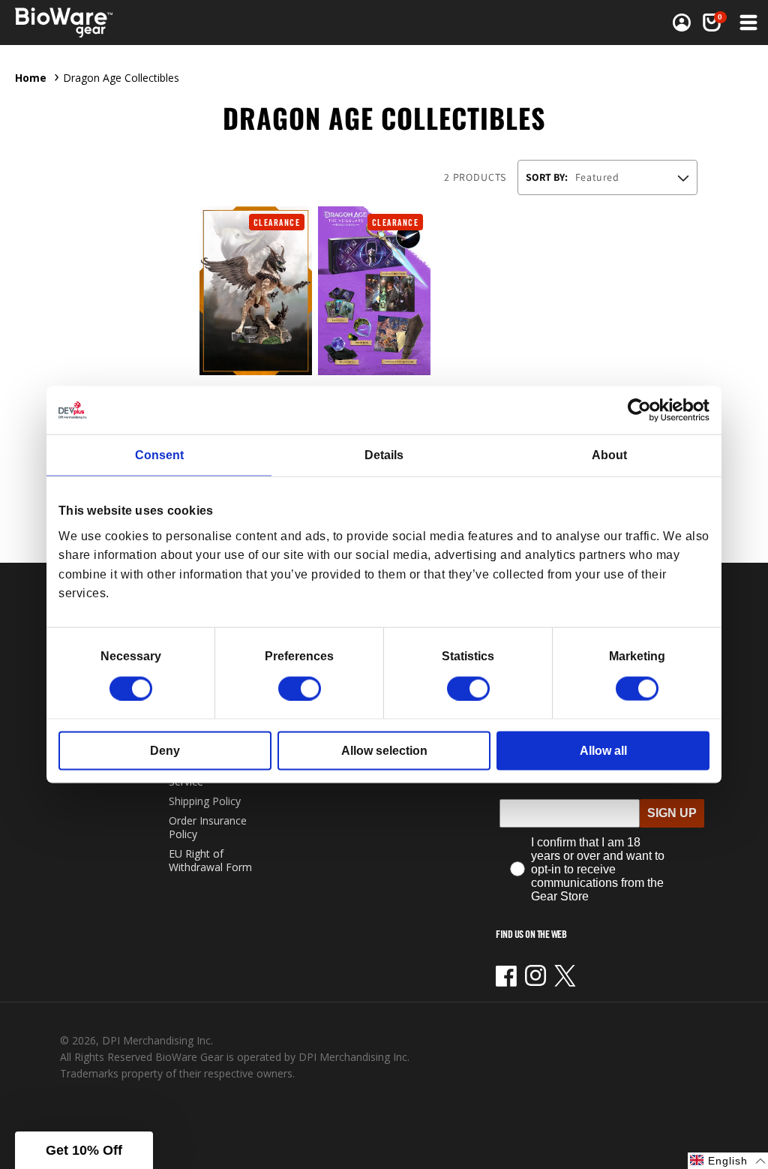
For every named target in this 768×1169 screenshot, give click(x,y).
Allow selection (384, 750)
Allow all (603, 750)
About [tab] (609, 455)
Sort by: (547, 177)
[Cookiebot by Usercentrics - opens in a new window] (644, 410)
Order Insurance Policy (208, 827)
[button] (747, 22)
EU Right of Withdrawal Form (210, 860)
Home (30, 78)
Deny (165, 750)
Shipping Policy (205, 801)
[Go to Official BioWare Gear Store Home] (96, 23)
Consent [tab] (159, 455)
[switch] (299, 688)
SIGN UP (672, 813)
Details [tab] (384, 455)
